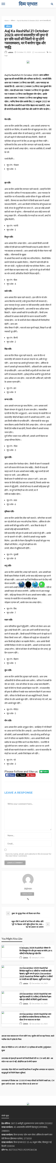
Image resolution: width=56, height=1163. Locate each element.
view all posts (27, 894)
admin (10, 52)
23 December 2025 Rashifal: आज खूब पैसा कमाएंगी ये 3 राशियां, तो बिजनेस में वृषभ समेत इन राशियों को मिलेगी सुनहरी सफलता (35, 997)
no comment (40, 52)
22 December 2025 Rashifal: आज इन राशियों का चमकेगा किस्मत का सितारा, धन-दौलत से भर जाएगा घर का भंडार (35, 1017)
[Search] (52, 4)
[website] (28, 899)
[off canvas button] (3, 4)
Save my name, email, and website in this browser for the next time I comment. (28, 855)
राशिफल (8, 26)
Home (6, 20)
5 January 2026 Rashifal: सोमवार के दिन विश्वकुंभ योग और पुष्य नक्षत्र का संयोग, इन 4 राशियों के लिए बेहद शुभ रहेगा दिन (35, 951)
